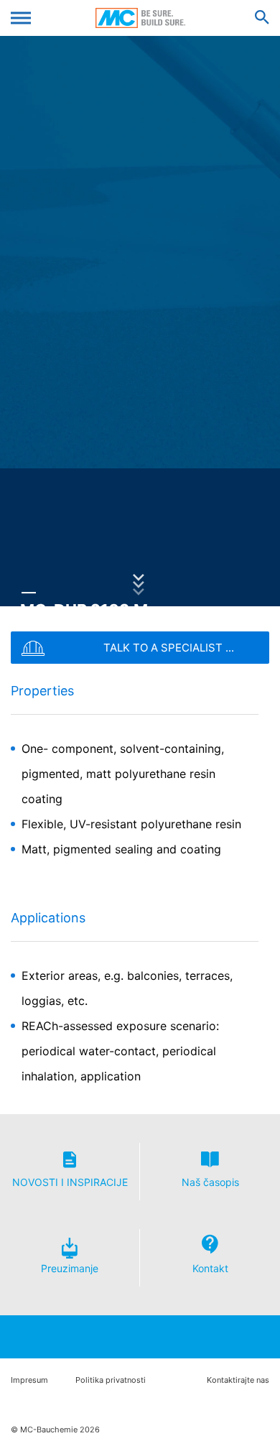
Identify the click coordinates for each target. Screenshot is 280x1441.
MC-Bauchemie (140, 18)
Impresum (29, 1380)
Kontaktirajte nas (238, 1380)
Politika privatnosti (110, 1380)
